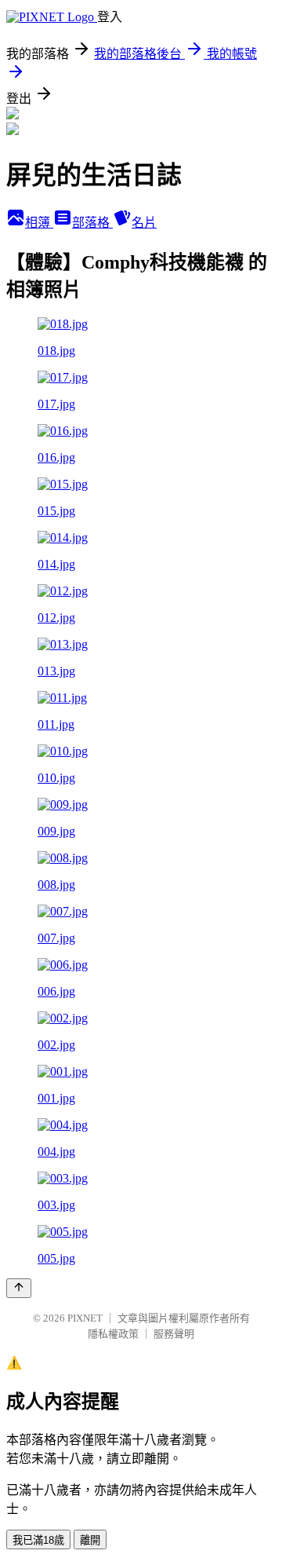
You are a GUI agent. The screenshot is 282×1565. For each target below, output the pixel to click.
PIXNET (85, 1318)
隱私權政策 (113, 1334)
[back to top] (18, 1288)
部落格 (92, 222)
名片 (144, 222)
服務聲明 (174, 1334)
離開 (90, 1540)
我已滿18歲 (38, 1540)
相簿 (39, 222)
